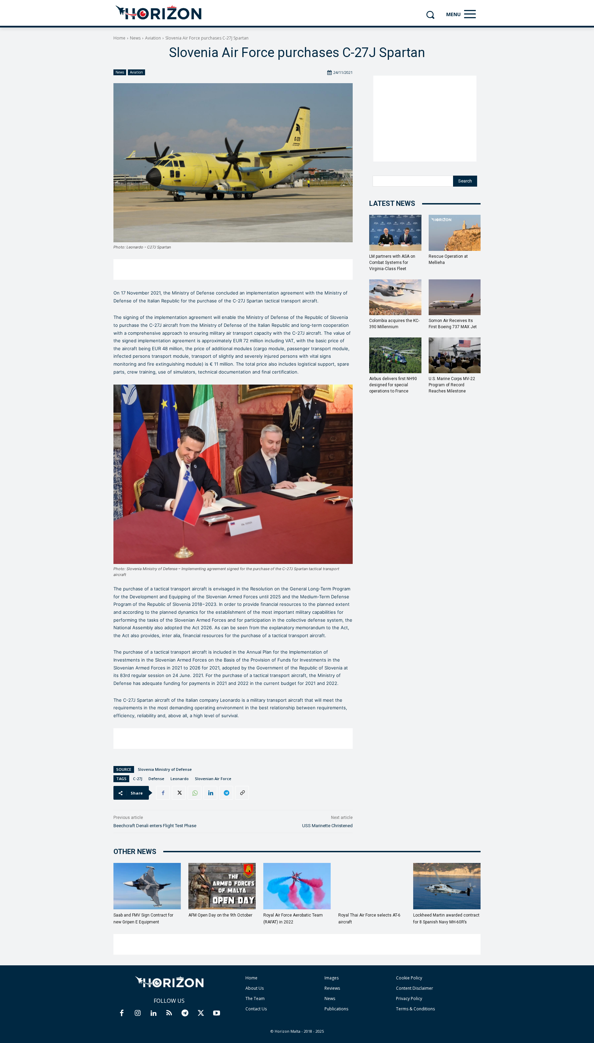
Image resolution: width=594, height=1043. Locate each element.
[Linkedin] (210, 793)
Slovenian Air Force (213, 778)
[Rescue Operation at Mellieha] (455, 233)
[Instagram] (137, 1013)
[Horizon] (159, 13)
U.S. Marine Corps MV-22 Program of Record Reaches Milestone (452, 384)
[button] (430, 14)
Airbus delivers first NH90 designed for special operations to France (393, 384)
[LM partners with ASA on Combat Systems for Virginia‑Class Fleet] (395, 233)
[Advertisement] (233, 269)
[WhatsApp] (194, 793)
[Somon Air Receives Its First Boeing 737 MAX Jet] (455, 297)
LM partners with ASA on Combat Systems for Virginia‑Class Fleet (392, 262)
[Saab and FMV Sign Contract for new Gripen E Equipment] (147, 886)
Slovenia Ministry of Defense (165, 769)
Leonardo (179, 778)
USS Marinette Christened (327, 825)
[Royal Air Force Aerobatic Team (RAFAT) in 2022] (297, 886)
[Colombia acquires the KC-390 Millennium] (395, 297)
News (135, 38)
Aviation (153, 38)
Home (119, 38)
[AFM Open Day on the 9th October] (222, 886)
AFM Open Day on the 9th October (220, 915)
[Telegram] (226, 793)
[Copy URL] (242, 793)
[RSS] (169, 1013)
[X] (179, 793)
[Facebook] (163, 793)
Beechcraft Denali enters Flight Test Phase (154, 825)
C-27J (137, 778)
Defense (156, 778)
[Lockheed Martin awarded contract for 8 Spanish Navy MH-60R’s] (447, 886)
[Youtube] (216, 1013)
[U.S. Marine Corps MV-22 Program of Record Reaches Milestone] (455, 355)
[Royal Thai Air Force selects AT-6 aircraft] (372, 886)
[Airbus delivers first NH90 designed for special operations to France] (395, 355)
